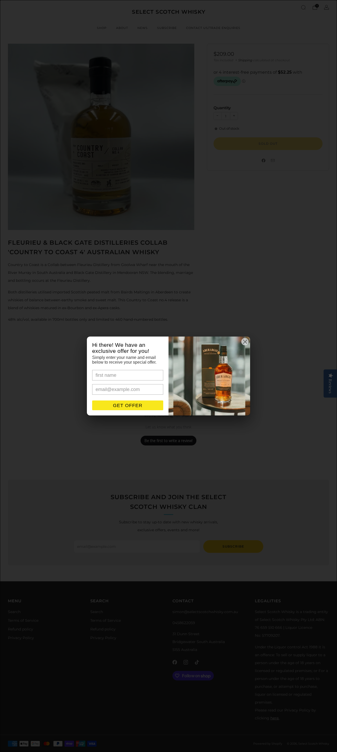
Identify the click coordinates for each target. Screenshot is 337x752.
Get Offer (127, 405)
